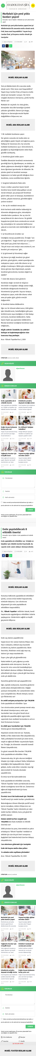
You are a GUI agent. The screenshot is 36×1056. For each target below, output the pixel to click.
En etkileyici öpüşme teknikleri (25, 428)
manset (10, 358)
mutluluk (14, 874)
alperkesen (20, 368)
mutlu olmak (15, 358)
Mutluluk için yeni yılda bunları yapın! (8, 918)
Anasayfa (5, 20)
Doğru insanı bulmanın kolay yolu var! (9, 428)
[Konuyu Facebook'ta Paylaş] (3, 45)
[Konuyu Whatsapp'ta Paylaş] (10, 45)
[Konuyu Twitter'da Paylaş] (7, 45)
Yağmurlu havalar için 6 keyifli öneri (8, 454)
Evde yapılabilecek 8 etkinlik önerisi (8, 402)
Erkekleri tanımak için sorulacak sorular (26, 945)
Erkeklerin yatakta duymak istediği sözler (26, 402)
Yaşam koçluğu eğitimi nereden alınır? (26, 454)
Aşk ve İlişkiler (12, 20)
